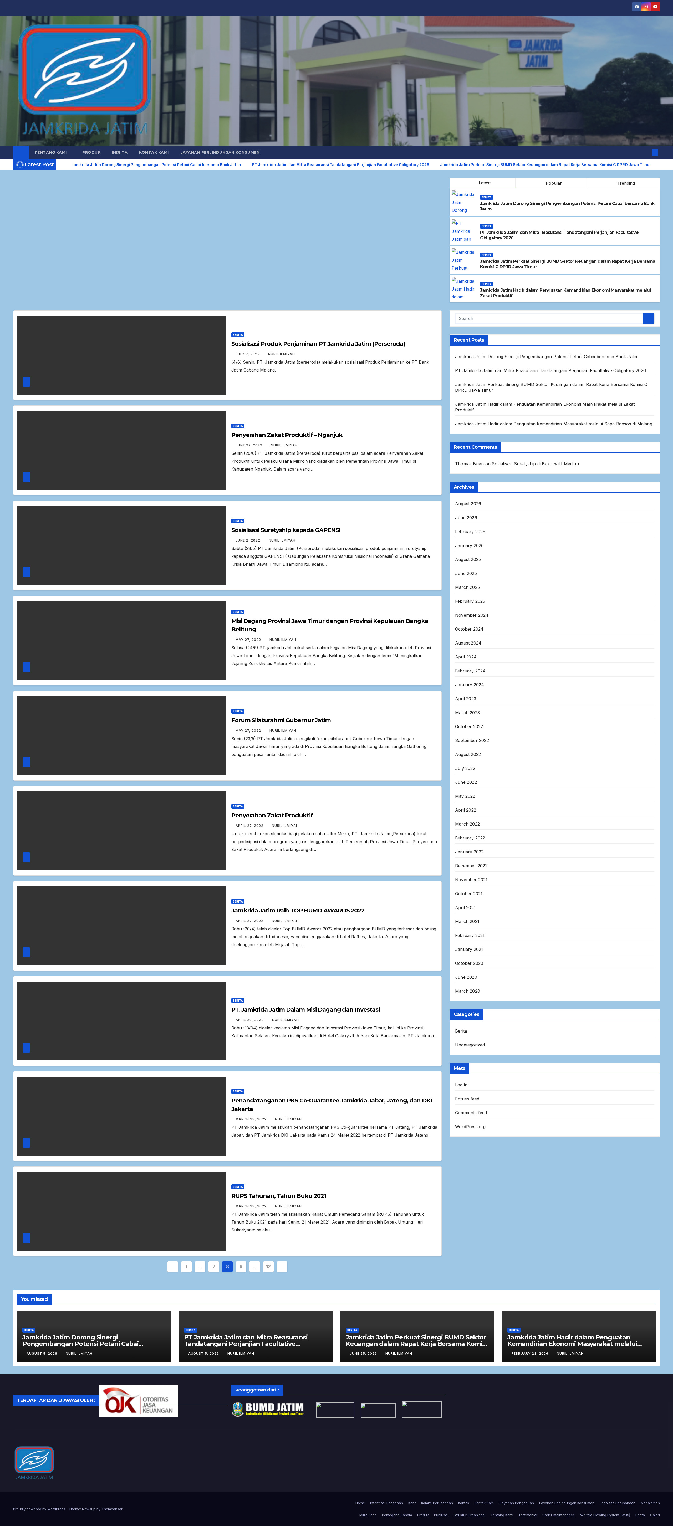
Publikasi (441, 1515)
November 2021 (471, 879)
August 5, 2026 (42, 1353)
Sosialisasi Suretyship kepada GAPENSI (285, 530)
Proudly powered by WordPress (39, 1509)
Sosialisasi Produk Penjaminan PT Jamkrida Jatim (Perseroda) (318, 343)
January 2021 (469, 949)
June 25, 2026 (364, 1353)
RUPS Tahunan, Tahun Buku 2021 (278, 1195)
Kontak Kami (154, 152)
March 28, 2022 (252, 1119)
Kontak (463, 1503)
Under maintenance (558, 1515)
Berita (120, 152)
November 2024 (472, 615)
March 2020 (467, 991)
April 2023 (465, 698)
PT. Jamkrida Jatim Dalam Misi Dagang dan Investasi (305, 1009)
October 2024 (469, 629)
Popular (553, 183)
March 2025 (467, 587)
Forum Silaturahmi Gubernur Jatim (281, 720)
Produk (91, 152)
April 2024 (466, 656)
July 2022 (465, 768)
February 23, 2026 (530, 1353)
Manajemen (650, 1503)
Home (360, 1503)
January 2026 (469, 545)
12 (268, 1266)
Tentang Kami (51, 152)
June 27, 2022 (249, 445)
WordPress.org (470, 1126)
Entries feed (467, 1098)
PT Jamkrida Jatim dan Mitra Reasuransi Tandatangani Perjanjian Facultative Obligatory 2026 (550, 370)
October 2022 (469, 726)
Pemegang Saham (397, 1515)
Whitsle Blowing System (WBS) (605, 1515)
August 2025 (468, 559)
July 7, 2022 (248, 354)
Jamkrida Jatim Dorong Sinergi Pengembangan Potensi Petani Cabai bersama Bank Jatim (546, 356)
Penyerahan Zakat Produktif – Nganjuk (286, 435)
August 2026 (468, 503)
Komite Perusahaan (437, 1503)
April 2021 (465, 907)
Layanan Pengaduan (517, 1503)
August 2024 (468, 643)
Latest (485, 182)
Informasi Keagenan (386, 1503)
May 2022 (465, 796)
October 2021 (468, 893)
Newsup (88, 1509)
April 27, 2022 (250, 826)
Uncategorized (470, 1045)
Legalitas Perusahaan (617, 1503)
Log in (461, 1084)
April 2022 (465, 810)
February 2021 (470, 935)
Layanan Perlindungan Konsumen (220, 152)
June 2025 (466, 573)
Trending (625, 183)
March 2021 (467, 921)
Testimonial (527, 1515)
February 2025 (470, 601)
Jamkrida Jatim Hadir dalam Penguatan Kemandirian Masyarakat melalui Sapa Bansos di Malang (553, 423)
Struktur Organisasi (469, 1515)
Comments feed (471, 1112)
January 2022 (469, 851)
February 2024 (470, 670)
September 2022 (472, 740)
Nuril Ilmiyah (281, 354)
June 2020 (466, 977)
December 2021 (471, 865)
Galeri (655, 1515)
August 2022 (468, 754)
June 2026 (466, 517)
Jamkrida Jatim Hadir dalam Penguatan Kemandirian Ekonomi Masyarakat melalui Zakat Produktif (572, 1343)
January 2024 (469, 684)
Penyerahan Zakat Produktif (272, 815)
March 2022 (467, 824)
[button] (646, 152)
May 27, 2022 (249, 640)
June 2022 (466, 782)
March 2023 (467, 712)
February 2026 (470, 531)
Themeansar (111, 1509)
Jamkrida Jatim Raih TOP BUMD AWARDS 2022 (298, 910)
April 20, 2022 (250, 1020)
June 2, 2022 (248, 540)
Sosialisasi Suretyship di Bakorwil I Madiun (535, 463)
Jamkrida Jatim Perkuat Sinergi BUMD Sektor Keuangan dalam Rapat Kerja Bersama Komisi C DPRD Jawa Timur (416, 1343)
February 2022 (470, 838)
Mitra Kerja (368, 1515)
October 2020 (469, 963)
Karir (412, 1503)
